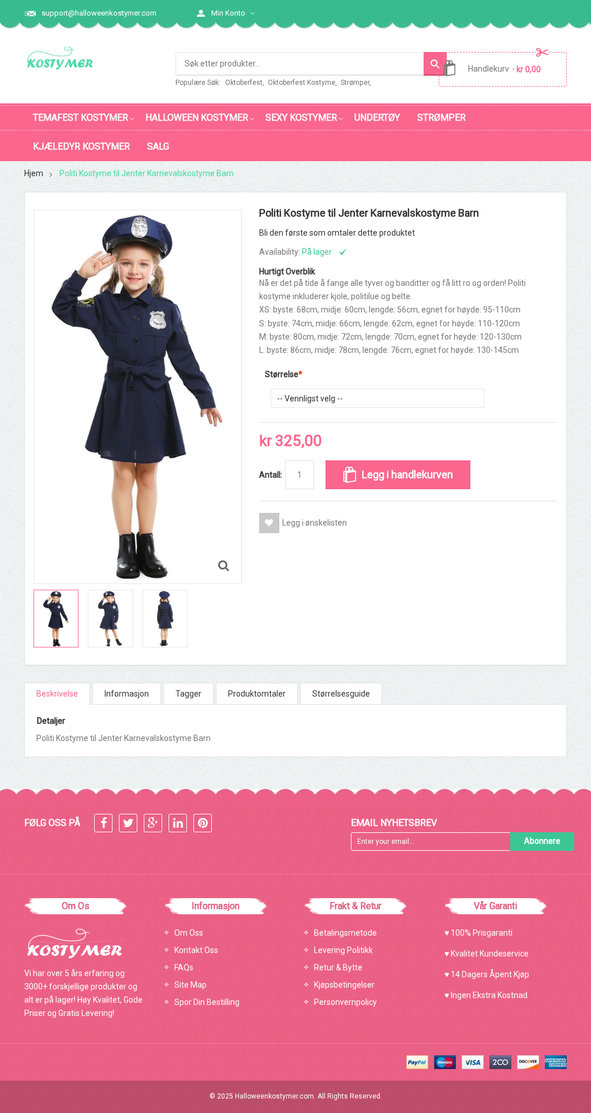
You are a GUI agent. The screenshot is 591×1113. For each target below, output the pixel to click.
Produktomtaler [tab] (257, 693)
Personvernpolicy (345, 1002)
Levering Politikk (343, 950)
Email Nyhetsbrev (394, 822)
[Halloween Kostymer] (62, 58)
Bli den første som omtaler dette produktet (337, 232)
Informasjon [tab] (126, 693)
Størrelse (281, 374)
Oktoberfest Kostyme (301, 83)
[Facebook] (103, 824)
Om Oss (188, 932)
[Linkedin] (178, 824)
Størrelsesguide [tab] (341, 693)
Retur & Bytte (338, 967)
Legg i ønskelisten (314, 522)
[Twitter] (128, 824)
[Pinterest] (202, 824)
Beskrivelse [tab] (57, 693)
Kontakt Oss (196, 950)
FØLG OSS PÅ (52, 822)
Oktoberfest (244, 83)
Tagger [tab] (188, 693)
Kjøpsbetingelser (344, 984)
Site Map (190, 984)
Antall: (270, 474)
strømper (355, 83)
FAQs (183, 967)
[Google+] (153, 824)
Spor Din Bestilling (207, 1002)
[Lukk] (439, 1086)
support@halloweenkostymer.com (99, 13)
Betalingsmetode (345, 932)
